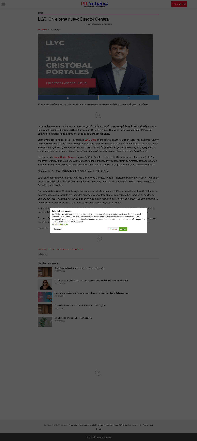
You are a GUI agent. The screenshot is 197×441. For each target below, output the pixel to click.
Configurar (58, 229)
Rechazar (113, 229)
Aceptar (123, 229)
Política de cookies (60, 224)
